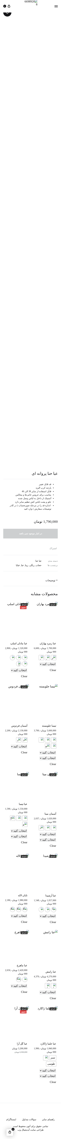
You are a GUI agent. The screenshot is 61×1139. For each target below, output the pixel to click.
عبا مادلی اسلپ (18, 643)
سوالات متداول (29, 1119)
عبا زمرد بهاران (48, 643)
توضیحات (50, 580)
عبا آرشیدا (50, 895)
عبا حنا (38, 561)
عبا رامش (51, 971)
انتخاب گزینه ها (49, 661)
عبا (22, 565)
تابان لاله (22, 895)
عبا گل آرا (22, 1043)
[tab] (30, 580)
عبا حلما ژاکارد (48, 1043)
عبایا (18, 565)
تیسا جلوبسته (49, 725)
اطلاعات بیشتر (20, 743)
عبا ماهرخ (22, 965)
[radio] (53, 657)
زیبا (26, 565)
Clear (53, 670)
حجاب (38, 565)
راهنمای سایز (48, 1119)
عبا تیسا (23, 804)
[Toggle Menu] (56, 6)
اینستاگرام (11, 1119)
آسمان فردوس (19, 725)
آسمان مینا (50, 813)
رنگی (31, 565)
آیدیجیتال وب (24, 1130)
